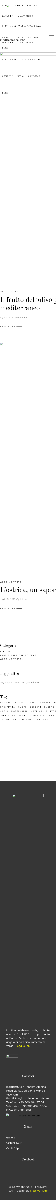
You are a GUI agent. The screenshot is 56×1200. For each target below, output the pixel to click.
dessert (36, 707)
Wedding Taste (10, 292)
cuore (22, 707)
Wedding (19, 719)
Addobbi (6, 703)
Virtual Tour (13, 1143)
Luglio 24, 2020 (7, 599)
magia (4, 711)
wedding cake (38, 719)
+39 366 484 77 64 (31, 1102)
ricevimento (33, 715)
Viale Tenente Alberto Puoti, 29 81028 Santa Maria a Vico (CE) (26, 1090)
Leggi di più (23, 1046)
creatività (7, 707)
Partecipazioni (10, 715)
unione (5, 719)
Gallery (10, 1137)
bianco (32, 703)
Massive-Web (39, 1190)
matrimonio (19, 711)
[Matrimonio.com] (28, 1115)
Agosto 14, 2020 (8, 317)
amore (19, 703)
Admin (24, 317)
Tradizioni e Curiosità (16, 655)
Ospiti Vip (12, 1148)
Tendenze (6, 651)
